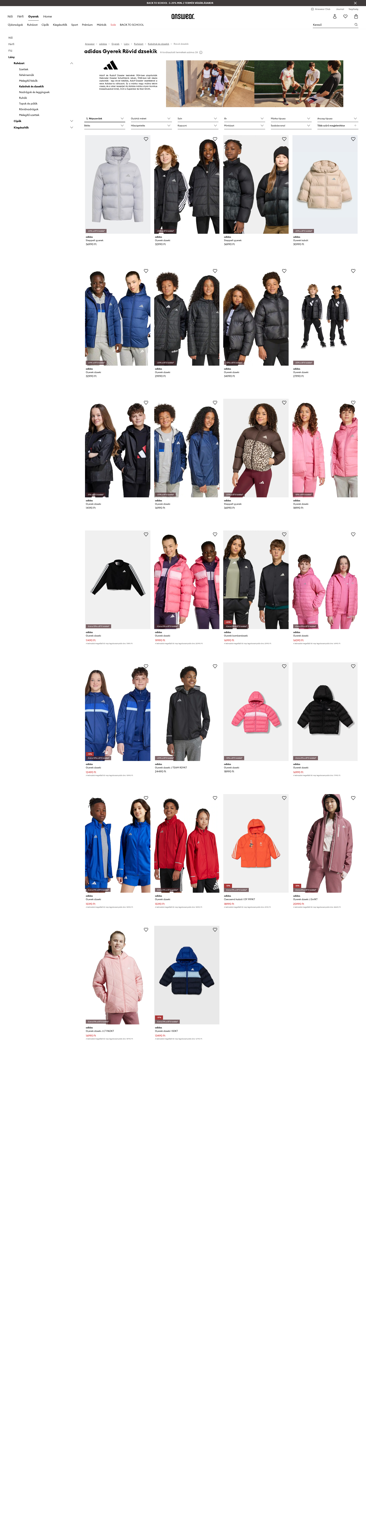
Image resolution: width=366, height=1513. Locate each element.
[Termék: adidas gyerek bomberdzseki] (255, 579)
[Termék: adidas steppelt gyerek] (117, 184)
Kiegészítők (60, 24)
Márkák (102, 24)
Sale (113, 24)
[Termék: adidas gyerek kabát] (325, 184)
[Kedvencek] (345, 16)
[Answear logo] (183, 16)
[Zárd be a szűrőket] (355, 3)
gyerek (33, 16)
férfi (20, 16)
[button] (104, 118)
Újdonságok (15, 24)
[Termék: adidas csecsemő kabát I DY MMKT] (255, 843)
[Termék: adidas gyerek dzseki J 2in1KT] (325, 843)
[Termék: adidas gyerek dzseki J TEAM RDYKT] (186, 711)
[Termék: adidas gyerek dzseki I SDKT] (186, 975)
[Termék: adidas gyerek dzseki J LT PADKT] (117, 975)
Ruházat (32, 24)
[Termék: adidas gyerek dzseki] (186, 184)
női (10, 16)
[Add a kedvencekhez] (146, 139)
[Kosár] (356, 16)
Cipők (45, 24)
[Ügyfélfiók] (334, 16)
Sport (74, 24)
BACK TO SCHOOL (132, 24)
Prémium (87, 24)
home (47, 16)
